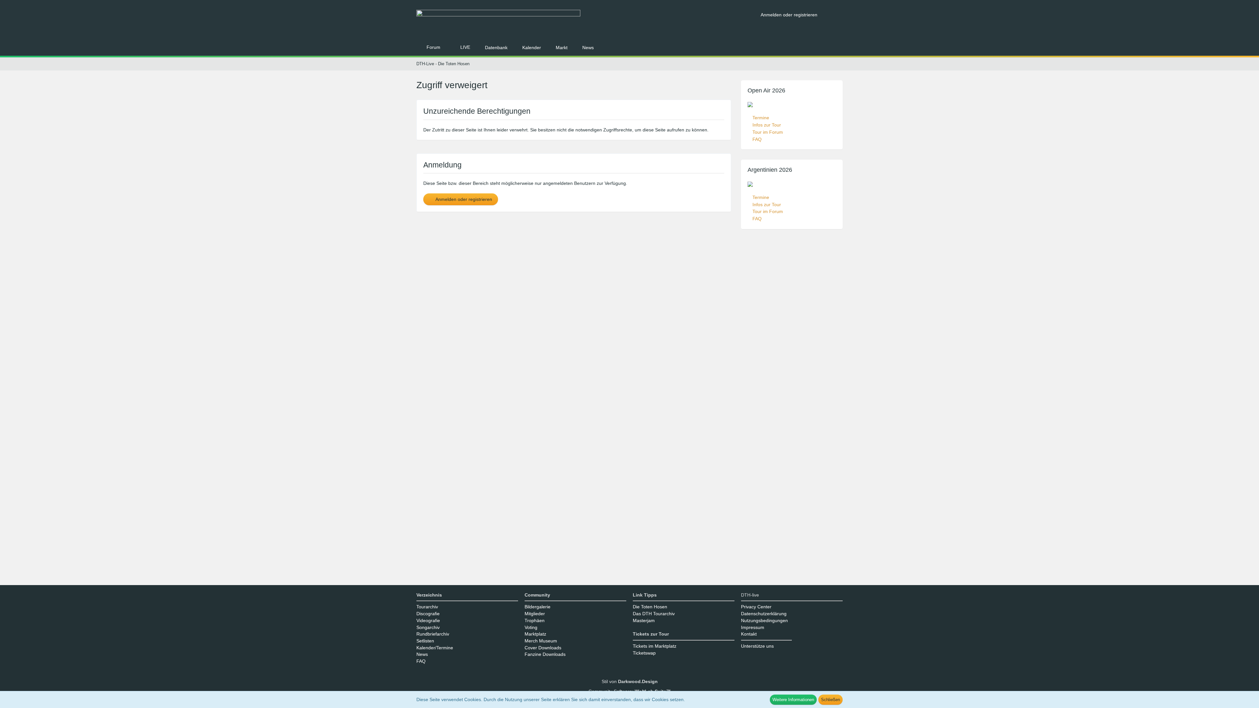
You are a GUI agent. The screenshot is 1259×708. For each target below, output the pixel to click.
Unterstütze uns (757, 646)
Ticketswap (644, 653)
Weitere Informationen (793, 699)
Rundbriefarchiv (432, 634)
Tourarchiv (427, 606)
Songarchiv (428, 627)
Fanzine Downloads (545, 654)
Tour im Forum (767, 132)
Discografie (428, 613)
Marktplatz (535, 634)
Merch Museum (541, 640)
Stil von (630, 681)
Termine (760, 117)
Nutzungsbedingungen (764, 620)
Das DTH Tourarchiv (654, 613)
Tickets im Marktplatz (654, 646)
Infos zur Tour (766, 125)
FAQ (757, 139)
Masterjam (644, 620)
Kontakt (749, 634)
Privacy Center (756, 606)
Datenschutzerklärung (764, 613)
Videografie (428, 620)
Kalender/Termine (434, 647)
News (422, 654)
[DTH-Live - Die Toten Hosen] (586, 22)
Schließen (830, 699)
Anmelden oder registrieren (789, 14)
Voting (531, 627)
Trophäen (535, 620)
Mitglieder (535, 613)
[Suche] (832, 15)
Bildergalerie (537, 606)
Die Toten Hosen (650, 606)
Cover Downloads (543, 647)
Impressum (752, 627)
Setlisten (425, 640)
